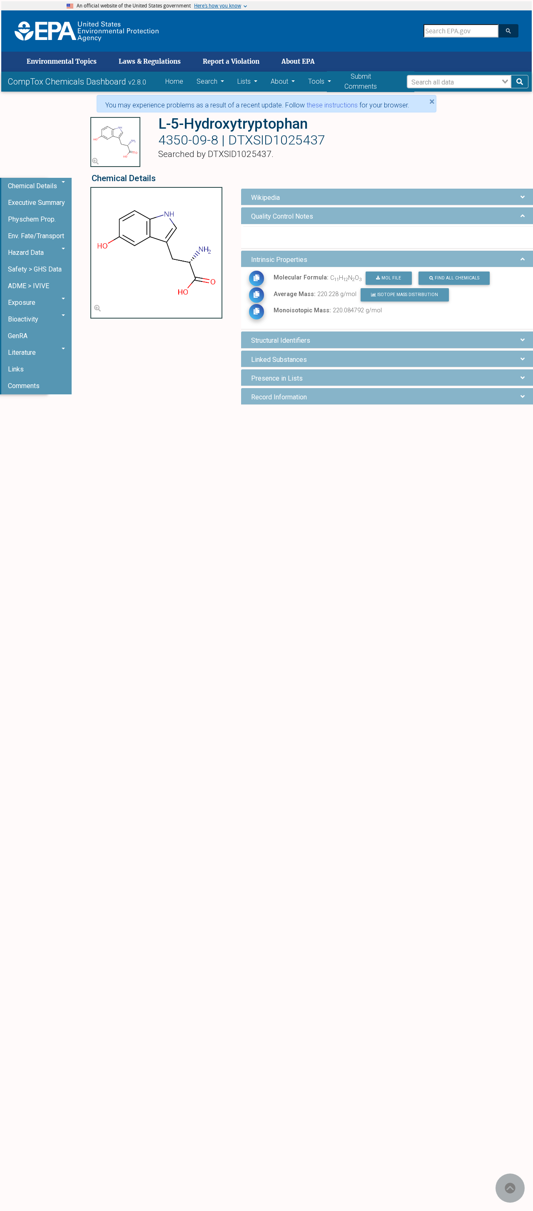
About (280, 81)
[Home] (86, 31)
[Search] (508, 30)
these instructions (332, 105)
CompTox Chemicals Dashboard (68, 82)
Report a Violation (231, 61)
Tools (317, 81)
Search (208, 81)
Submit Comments (360, 81)
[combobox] (459, 81)
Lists (244, 81)
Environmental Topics (62, 61)
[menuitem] (36, 202)
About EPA (298, 61)
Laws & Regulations (150, 61)
